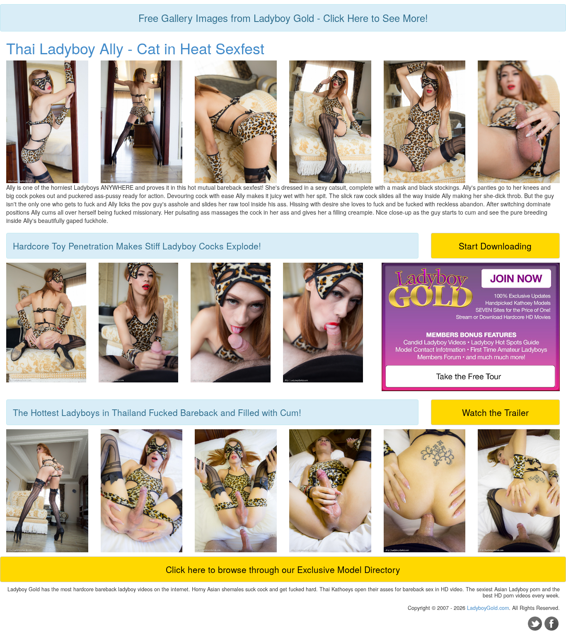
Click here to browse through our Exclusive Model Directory (283, 569)
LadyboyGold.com (488, 608)
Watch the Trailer (495, 412)
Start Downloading (495, 245)
